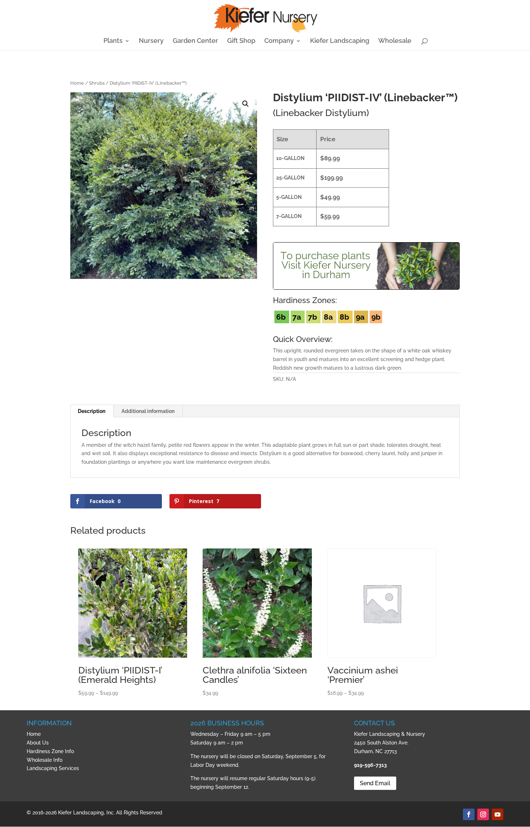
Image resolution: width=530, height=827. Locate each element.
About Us (38, 743)
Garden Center (195, 41)
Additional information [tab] (148, 411)
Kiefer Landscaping (339, 41)
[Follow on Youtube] (497, 814)
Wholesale (394, 41)
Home (77, 83)
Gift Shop (241, 41)
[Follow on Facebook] (468, 814)
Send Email (375, 783)
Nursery (151, 41)
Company (279, 41)
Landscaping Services (53, 768)
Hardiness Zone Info (50, 751)
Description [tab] (91, 411)
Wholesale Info (44, 760)
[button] (245, 103)
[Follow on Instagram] (483, 814)
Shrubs (97, 83)
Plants (113, 41)
